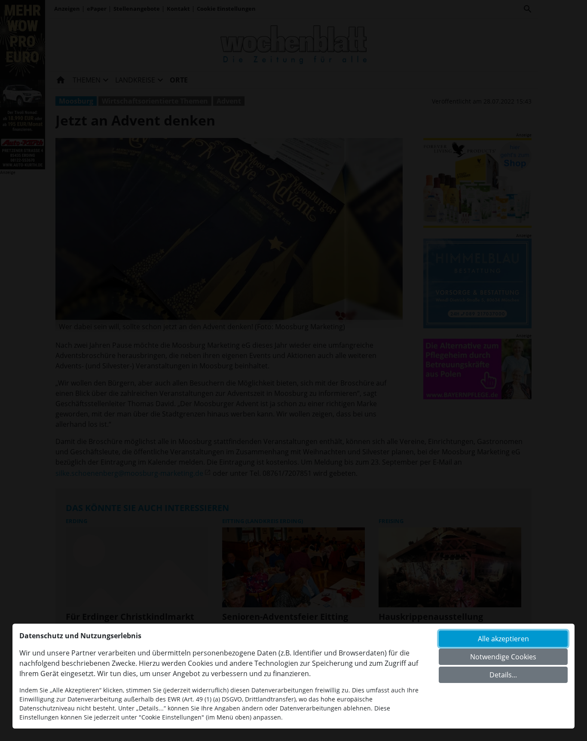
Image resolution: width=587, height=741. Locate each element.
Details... (503, 675)
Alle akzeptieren (503, 638)
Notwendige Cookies (503, 656)
